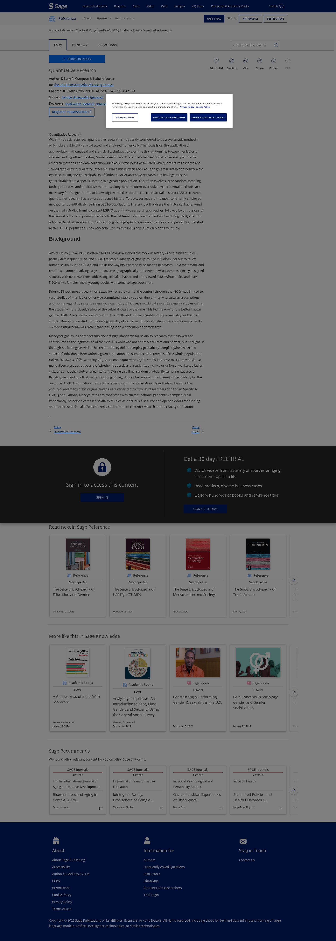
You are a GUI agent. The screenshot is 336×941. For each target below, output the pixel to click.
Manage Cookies (125, 117)
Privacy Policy (187, 106)
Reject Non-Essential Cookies (169, 117)
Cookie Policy (203, 106)
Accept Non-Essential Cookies (208, 117)
